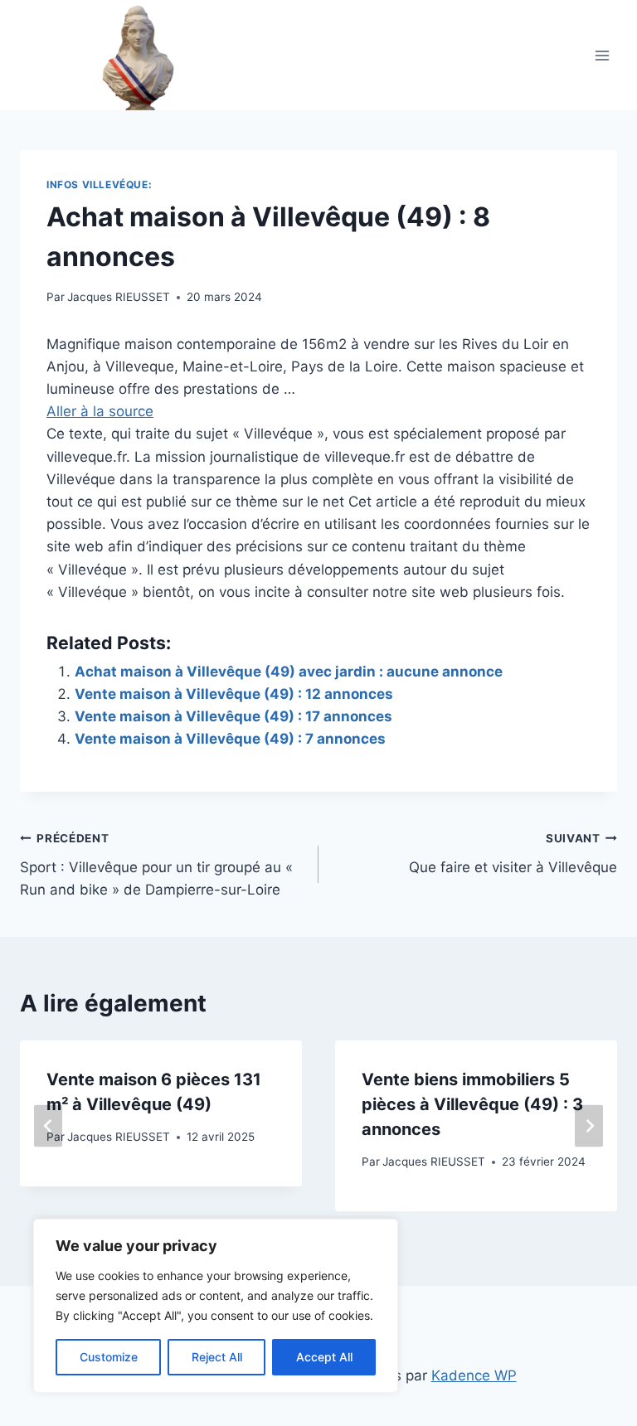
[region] (215, 1306)
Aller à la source (99, 411)
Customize (109, 1357)
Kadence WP (474, 1375)
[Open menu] (601, 55)
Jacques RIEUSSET (118, 296)
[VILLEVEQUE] (110, 55)
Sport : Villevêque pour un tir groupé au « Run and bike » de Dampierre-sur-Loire (156, 865)
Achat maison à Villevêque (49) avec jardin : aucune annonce (289, 671)
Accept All (324, 1357)
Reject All (217, 1357)
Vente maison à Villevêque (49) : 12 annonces (234, 694)
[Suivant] (589, 1126)
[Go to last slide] (48, 1126)
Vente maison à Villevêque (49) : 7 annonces (230, 738)
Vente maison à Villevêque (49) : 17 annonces (233, 716)
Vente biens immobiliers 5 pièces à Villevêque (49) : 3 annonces (472, 1104)
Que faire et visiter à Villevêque (513, 853)
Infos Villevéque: (99, 184)
